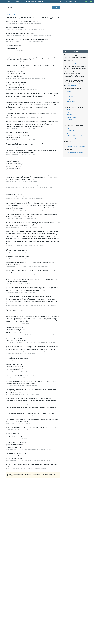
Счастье (8, 93)
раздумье (69, 112)
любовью (32, 383)
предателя (14, 262)
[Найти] (56, 7)
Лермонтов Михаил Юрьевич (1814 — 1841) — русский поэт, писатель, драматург (26, 468)
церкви (24, 143)
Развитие (8, 194)
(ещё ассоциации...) (72, 122)
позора (15, 338)
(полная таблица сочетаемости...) (76, 138)
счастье (11, 71)
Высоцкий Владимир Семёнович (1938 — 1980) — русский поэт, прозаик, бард (24, 198)
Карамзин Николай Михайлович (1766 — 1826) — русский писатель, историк (24, 404)
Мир (7, 316)
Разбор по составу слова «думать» (76, 146)
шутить (16, 256)
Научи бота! (63, 1)
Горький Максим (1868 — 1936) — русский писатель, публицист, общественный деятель (27, 252)
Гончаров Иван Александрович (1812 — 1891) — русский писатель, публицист (24, 227)
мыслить (69, 91)
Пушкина (13, 357)
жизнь (44, 205)
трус (14, 433)
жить (11, 158)
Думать (8, 21)
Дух (33, 298)
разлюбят (16, 309)
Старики (8, 270)
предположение (71, 117)
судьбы (22, 327)
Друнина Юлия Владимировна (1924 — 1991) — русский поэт (20, 312)
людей (21, 442)
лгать (17, 113)
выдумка (69, 119)
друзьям (19, 45)
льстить (22, 113)
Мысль (7, 39)
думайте (12, 33)
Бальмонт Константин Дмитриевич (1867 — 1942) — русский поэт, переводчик (25, 78)
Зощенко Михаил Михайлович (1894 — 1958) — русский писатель (21, 385)
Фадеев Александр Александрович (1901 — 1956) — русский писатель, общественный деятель (28, 35)
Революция (23, 123)
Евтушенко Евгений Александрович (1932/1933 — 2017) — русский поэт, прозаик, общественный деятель (31, 334)
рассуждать (70, 96)
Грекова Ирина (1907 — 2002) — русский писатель (18, 283)
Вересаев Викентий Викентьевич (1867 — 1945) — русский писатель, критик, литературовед (29, 187)
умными (51, 413)
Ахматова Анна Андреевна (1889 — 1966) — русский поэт (19, 61)
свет (14, 87)
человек (12, 176)
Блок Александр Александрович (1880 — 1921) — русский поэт (20, 128)
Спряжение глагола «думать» (75, 144)
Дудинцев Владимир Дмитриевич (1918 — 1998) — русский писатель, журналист (25, 323)
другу (40, 222)
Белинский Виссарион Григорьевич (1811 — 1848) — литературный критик (24, 109)
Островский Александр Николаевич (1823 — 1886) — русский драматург (23, 23)
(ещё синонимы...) (71, 104)
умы (11, 407)
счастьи (22, 132)
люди (11, 249)
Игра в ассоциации (76, 1)
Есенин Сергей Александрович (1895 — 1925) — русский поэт (20, 353)
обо (74, 135)
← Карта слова (10, 14)
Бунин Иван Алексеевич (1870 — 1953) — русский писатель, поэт (21, 172)
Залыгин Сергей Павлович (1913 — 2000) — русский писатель (20, 377)
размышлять (70, 94)
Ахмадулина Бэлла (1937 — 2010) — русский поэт (17, 54)
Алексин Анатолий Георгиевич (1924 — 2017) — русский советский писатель (24, 41)
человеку (12, 398)
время (20, 278)
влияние (15, 419)
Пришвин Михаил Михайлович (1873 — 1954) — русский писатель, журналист (25, 29)
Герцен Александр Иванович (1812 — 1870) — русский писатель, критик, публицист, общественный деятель (32, 210)
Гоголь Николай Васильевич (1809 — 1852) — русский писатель (21, 218)
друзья (19, 369)
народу (30, 299)
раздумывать (70, 99)
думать (11, 27)
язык (38, 58)
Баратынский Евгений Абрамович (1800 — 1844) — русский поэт (21, 89)
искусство (32, 289)
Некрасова (46, 65)
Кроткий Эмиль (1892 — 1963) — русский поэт (17, 429)
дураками (37, 413)
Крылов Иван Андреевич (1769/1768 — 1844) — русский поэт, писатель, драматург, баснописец (29, 438)
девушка (72, 130)
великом (13, 150)
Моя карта (88, 1)
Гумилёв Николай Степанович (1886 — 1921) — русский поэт (20, 292)
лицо (10, 185)
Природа (53, 207)
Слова (7, 346)
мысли (68, 109)
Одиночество (9, 389)
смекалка (69, 114)
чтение (20, 216)
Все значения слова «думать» (72, 63)
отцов (33, 102)
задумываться (71, 101)
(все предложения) (70, 85)
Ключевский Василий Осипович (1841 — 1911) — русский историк (21, 416)
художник (20, 375)
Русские (7, 143)
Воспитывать (9, 464)
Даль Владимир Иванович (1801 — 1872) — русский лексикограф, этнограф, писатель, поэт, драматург (31, 305)
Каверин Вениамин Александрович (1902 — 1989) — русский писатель (22, 394)
